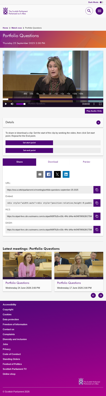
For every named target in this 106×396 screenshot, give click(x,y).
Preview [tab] (86, 162)
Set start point (29, 143)
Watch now (16, 28)
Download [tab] (53, 162)
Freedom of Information (15, 324)
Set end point (29, 150)
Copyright (8, 310)
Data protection (11, 319)
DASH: (9, 223)
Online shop (9, 374)
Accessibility (9, 305)
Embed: (9, 196)
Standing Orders (11, 359)
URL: (8, 183)
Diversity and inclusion (15, 339)
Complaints (9, 334)
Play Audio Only (94, 111)
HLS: (8, 209)
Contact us (8, 329)
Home (5, 28)
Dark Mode (93, 2)
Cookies (7, 314)
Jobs (5, 344)
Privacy (7, 349)
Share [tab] (19, 162)
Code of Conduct (12, 354)
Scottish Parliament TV (15, 369)
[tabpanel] (53, 201)
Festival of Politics (12, 364)
